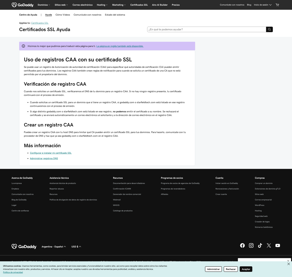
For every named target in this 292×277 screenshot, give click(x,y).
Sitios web (259, 194)
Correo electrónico (83, 5)
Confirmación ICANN (122, 189)
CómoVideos (63, 14)
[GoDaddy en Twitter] (269, 247)
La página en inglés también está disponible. (120, 46)
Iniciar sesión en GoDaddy (227, 183)
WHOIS (116, 205)
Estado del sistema (115, 14)
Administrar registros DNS (44, 158)
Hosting (258, 211)
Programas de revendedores (173, 189)
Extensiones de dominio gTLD (267, 189)
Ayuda (48, 14)
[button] (288, 261)
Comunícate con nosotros (87, 14)
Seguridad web (261, 216)
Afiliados (164, 194)
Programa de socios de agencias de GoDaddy (180, 183)
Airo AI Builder (160, 5)
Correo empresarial (263, 200)
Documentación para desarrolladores (129, 183)
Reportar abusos (57, 189)
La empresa (17, 183)
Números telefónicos (264, 227)
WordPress (259, 205)
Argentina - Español (52, 246)
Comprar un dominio (264, 183)
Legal (14, 205)
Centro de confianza (20, 211)
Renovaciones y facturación (227, 189)
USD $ (74, 246)
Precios (176, 5)
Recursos (53, 194)
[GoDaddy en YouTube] (277, 247)
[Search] (269, 29)
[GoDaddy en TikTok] (260, 247)
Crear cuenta (221, 194)
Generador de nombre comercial (127, 194)
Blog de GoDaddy (19, 200)
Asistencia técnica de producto (63, 183)
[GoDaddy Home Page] (24, 246)
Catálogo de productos (123, 211)
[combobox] (207, 29)
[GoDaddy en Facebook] (242, 247)
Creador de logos (262, 222)
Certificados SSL (139, 5)
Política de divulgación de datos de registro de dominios (73, 200)
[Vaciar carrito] (277, 5)
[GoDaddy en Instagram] (251, 247)
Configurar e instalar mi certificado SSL (51, 153)
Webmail (117, 200)
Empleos (15, 189)
